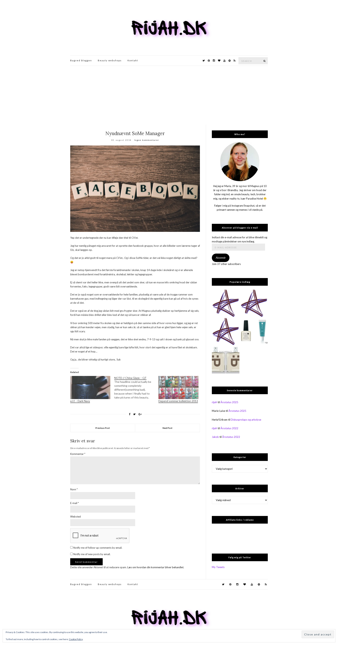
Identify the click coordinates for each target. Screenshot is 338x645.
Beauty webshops (110, 60)
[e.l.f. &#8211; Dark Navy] (90, 387)
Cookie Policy (76, 639)
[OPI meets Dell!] (225, 303)
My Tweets (218, 567)
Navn (74, 489)
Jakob (215, 436)
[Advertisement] (169, 95)
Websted (75, 516)
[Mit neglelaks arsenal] (225, 332)
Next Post (167, 428)
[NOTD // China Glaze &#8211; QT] (136, 387)
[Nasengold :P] (225, 360)
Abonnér (221, 257)
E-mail (74, 503)
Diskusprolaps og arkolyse (246, 419)
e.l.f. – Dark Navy (80, 401)
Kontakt (133, 60)
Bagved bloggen (81, 60)
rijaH (214, 402)
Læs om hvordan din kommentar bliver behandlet (155, 567)
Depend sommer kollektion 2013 (178, 401)
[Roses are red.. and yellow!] (254, 303)
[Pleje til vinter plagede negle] (254, 332)
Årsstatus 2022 (229, 428)
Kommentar (77, 453)
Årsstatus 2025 (229, 402)
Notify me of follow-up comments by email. (97, 547)
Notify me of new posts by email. (92, 554)
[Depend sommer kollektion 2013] (178, 387)
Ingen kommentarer (146, 140)
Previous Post (102, 428)
